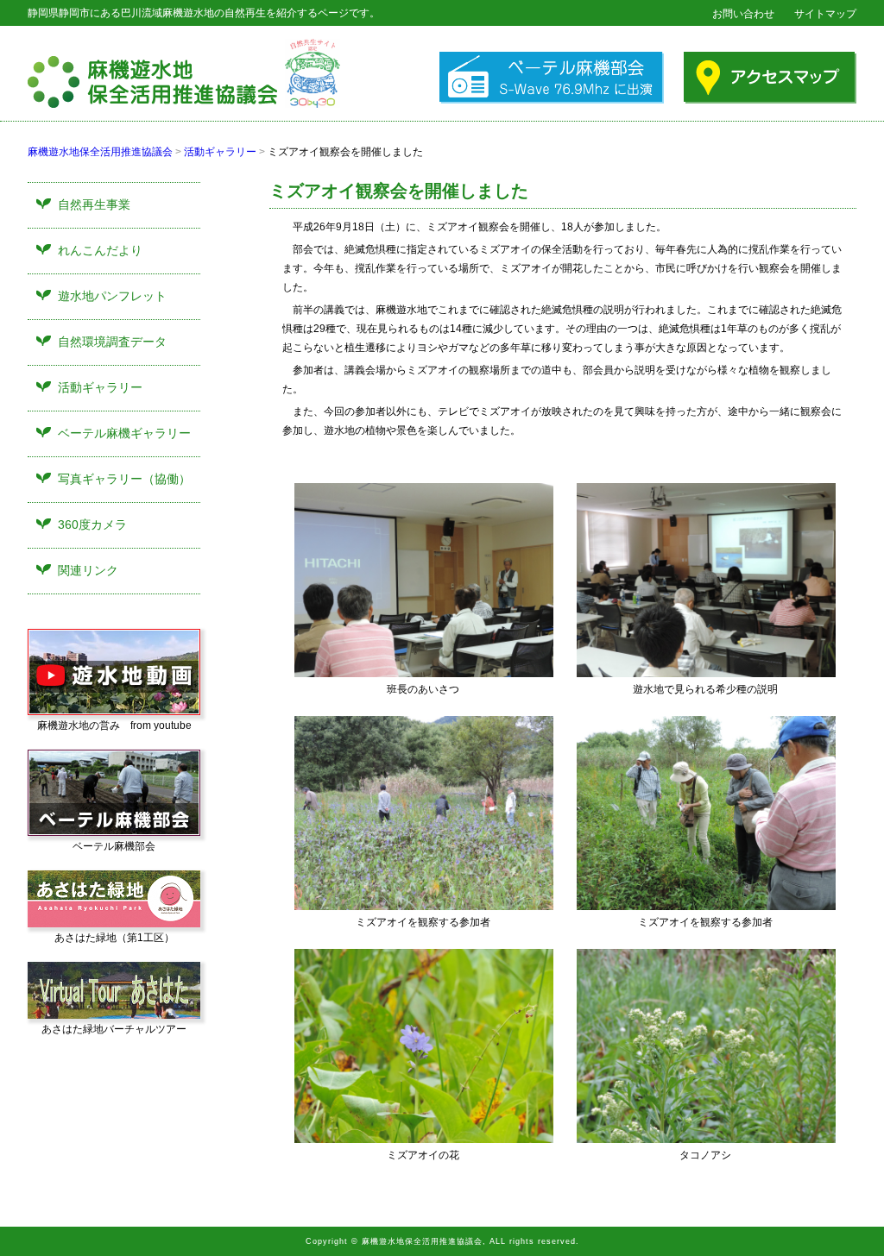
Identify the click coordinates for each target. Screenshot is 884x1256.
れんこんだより (100, 250)
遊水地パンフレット (112, 296)
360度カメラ (92, 524)
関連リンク (88, 570)
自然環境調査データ (112, 342)
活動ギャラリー (220, 152)
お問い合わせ (743, 14)
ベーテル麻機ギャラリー (124, 433)
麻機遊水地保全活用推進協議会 (100, 152)
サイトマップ (825, 14)
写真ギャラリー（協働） (124, 479)
